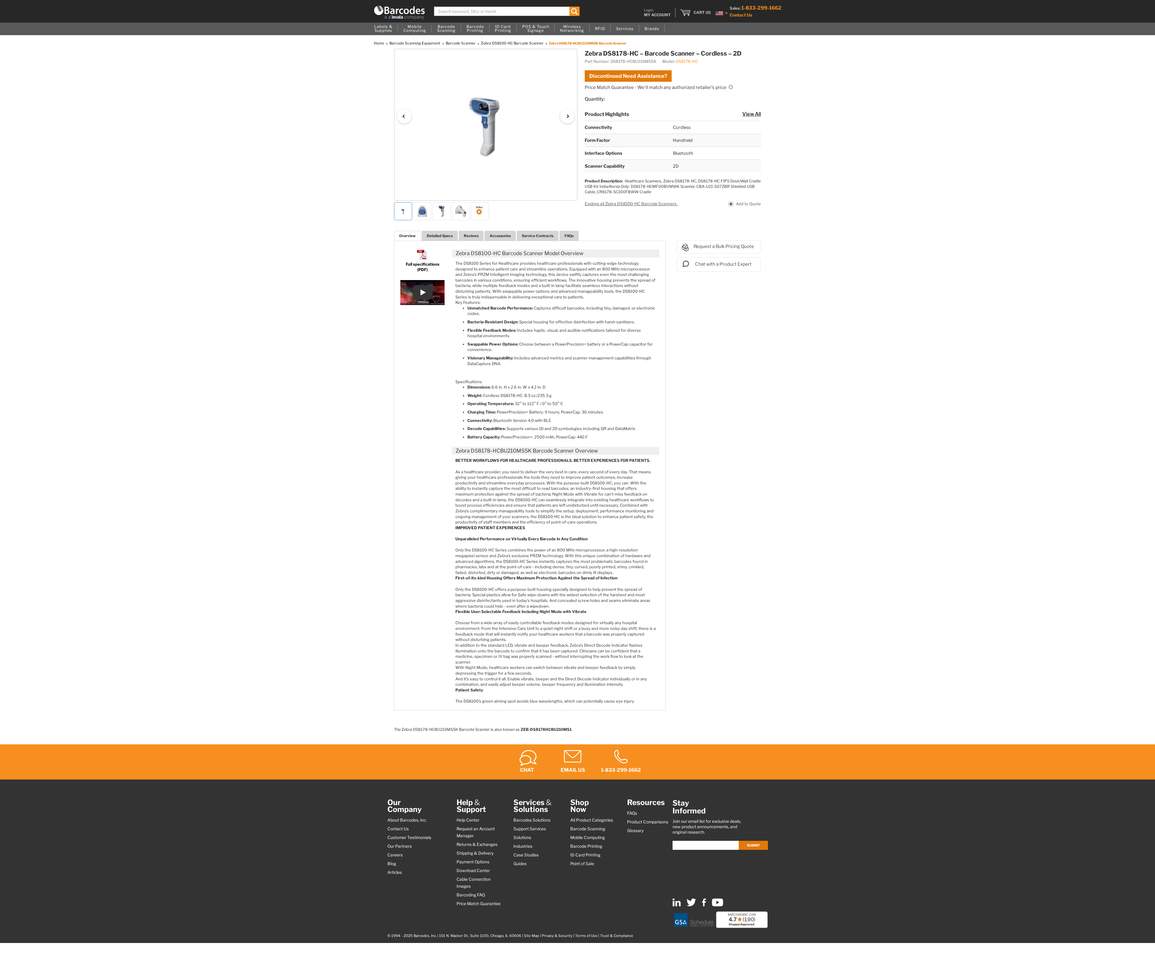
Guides (520, 863)
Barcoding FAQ (471, 894)
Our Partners (399, 846)
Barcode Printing (586, 846)
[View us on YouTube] (717, 905)
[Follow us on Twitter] (691, 905)
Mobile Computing (587, 837)
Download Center (473, 870)
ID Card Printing (585, 855)
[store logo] (399, 12)
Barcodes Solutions (531, 820)
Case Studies (526, 855)
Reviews (471, 235)
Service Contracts (537, 235)
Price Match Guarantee (478, 903)
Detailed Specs (440, 235)
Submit (753, 845)
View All (751, 114)
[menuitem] (383, 29)
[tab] (407, 236)
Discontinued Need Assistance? (628, 76)
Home (379, 43)
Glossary (635, 830)
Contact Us (741, 14)
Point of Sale (582, 863)
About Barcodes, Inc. (407, 820)
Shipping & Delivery (475, 853)
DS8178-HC (687, 61)
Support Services (529, 828)
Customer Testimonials (409, 837)
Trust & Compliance (616, 936)
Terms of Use (586, 936)
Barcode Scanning (587, 828)
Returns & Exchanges (477, 844)
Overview (407, 235)
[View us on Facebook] (704, 905)
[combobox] (507, 11)
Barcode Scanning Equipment (415, 43)
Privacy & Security (557, 936)
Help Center (468, 820)
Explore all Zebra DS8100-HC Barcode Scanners (631, 203)
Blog (391, 863)
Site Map (531, 936)
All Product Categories (591, 820)
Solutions (522, 837)
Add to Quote (748, 203)
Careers (395, 855)
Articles (394, 872)
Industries (522, 846)
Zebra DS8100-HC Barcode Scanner (512, 43)
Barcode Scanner (461, 43)
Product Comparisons (647, 821)
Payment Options (473, 861)
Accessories (500, 235)
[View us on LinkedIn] (677, 905)
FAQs (569, 235)
